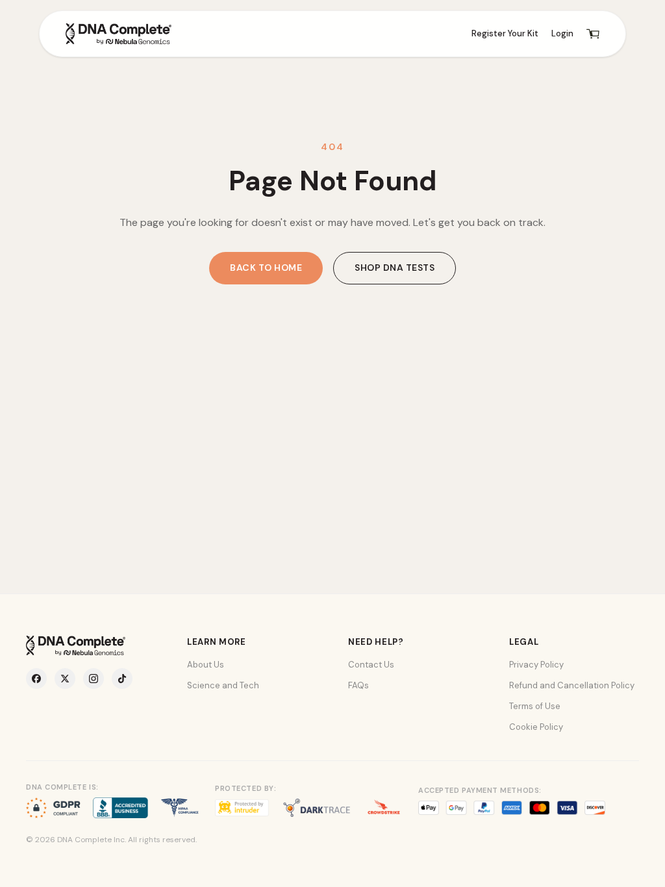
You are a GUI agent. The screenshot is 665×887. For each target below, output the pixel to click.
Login (562, 33)
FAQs (358, 685)
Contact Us (371, 664)
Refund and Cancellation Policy (571, 685)
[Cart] (592, 33)
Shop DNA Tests (394, 267)
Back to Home (266, 267)
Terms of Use (534, 706)
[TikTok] (122, 678)
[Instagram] (93, 678)
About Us (205, 664)
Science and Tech (223, 685)
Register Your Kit (504, 33)
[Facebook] (36, 678)
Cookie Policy (536, 726)
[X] (65, 678)
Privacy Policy (536, 664)
